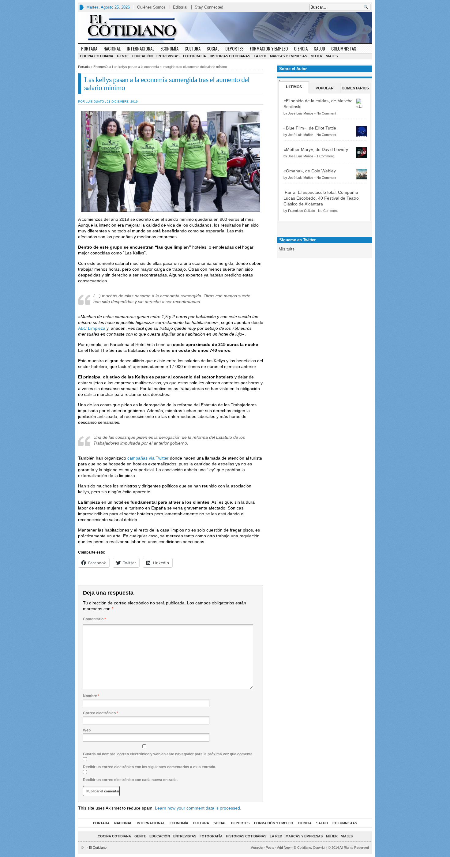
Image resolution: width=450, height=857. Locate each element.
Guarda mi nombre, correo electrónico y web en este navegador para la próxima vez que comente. (168, 754)
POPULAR (325, 88)
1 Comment (325, 156)
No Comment (326, 113)
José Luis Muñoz (300, 113)
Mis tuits (286, 248)
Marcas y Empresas (288, 56)
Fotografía (194, 56)
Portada (89, 48)
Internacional (140, 48)
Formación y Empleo (269, 48)
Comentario (94, 619)
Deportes (234, 48)
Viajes (332, 56)
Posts (270, 847)
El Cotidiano (96, 847)
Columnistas (343, 48)
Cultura (193, 48)
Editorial (180, 7)
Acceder (257, 847)
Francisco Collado (301, 210)
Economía (169, 48)
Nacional (112, 48)
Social (213, 48)
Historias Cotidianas (230, 56)
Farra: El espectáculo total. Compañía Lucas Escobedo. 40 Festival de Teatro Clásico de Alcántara (321, 198)
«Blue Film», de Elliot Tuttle (309, 128)
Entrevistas (167, 56)
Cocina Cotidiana (96, 56)
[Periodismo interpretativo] (225, 27)
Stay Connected (209, 7)
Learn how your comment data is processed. (198, 808)
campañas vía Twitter (148, 458)
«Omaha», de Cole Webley (309, 170)
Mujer (316, 56)
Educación (142, 56)
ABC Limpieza (91, 328)
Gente (123, 56)
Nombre (91, 696)
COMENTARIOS (355, 88)
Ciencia (301, 48)
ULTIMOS (294, 87)
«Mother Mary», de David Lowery (315, 149)
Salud (319, 48)
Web (87, 730)
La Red (260, 56)
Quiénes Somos (151, 7)
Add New (284, 847)
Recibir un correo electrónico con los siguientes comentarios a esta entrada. (149, 767)
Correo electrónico (100, 713)
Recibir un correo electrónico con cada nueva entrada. (130, 780)
